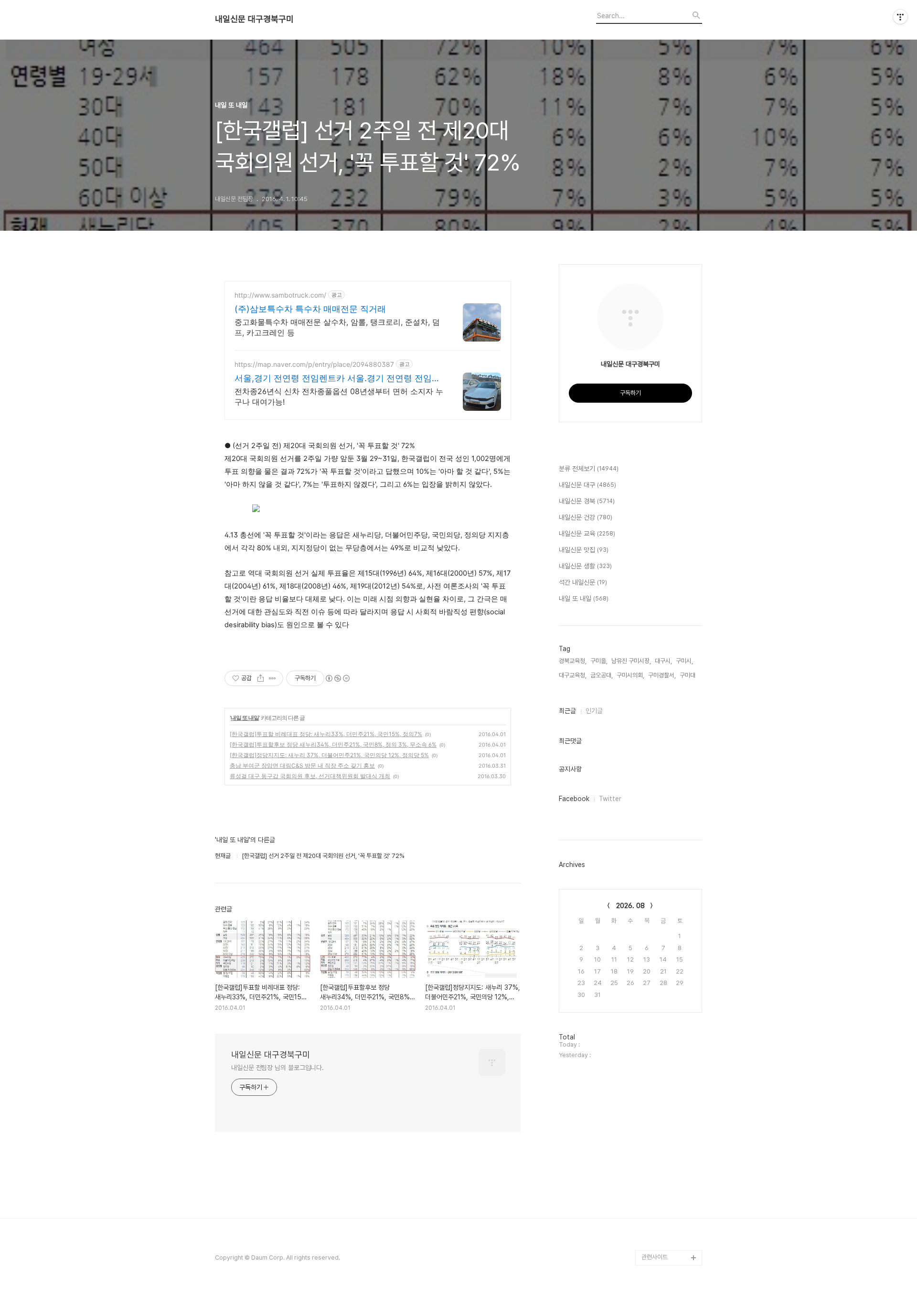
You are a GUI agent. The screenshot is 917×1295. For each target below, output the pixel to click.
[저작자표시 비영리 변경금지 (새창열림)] (337, 678)
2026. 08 (630, 905)
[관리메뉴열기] (900, 17)
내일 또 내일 (245, 717)
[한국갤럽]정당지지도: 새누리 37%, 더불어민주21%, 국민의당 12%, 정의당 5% (329, 755)
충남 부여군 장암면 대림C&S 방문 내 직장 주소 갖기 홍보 (302, 765)
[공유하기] (261, 678)
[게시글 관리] (272, 678)
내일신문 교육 (587, 533)
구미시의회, (630, 675)
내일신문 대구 (587, 485)
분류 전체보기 (588, 468)
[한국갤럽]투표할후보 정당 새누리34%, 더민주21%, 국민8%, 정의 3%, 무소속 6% (333, 744)
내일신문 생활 (585, 566)
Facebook (574, 799)
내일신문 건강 (585, 517)
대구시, (663, 660)
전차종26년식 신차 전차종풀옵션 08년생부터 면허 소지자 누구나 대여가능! (339, 396)
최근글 (567, 711)
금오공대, (601, 675)
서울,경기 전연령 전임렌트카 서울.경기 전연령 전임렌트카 (337, 378)
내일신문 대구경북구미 (254, 19)
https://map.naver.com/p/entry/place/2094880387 (314, 364)
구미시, (684, 660)
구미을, (599, 660)
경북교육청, (572, 660)
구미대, (688, 675)
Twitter (610, 799)
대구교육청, (572, 675)
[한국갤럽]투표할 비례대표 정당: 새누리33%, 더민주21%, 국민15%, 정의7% (326, 734)
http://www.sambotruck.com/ (280, 295)
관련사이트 (654, 1257)
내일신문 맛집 (583, 550)
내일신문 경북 (587, 501)
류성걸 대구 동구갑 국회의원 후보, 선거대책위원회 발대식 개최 (310, 776)
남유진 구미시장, (631, 660)
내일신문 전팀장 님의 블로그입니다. (277, 1067)
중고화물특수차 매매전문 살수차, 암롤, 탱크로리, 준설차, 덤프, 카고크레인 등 (337, 327)
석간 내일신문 (583, 582)
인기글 (594, 711)
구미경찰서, (662, 675)
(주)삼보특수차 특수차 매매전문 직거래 (310, 309)
